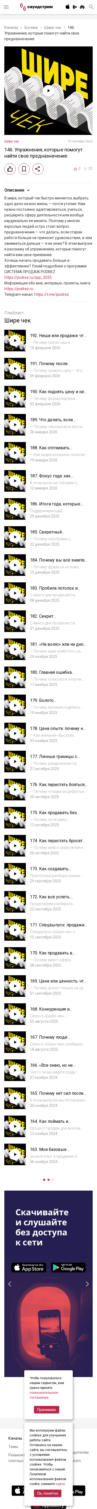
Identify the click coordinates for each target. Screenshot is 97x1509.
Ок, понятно (47, 1493)
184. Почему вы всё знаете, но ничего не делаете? (57, 563)
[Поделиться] (38, 169)
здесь (60, 1484)
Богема (31, 27)
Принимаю (46, 1410)
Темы (13, 1447)
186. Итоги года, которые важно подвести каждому (56, 506)
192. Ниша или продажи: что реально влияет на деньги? (58, 338)
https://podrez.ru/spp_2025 (28, 277)
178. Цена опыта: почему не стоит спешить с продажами (58, 731)
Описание (14, 190)
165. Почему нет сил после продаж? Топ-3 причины (57, 1096)
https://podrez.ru (18, 289)
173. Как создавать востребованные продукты (57, 871)
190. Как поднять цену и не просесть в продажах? (57, 394)
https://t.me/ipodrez (51, 294)
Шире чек (52, 27)
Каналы (11, 27)
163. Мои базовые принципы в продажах (52, 1152)
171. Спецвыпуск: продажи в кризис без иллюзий (57, 927)
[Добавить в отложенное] (24, 169)
